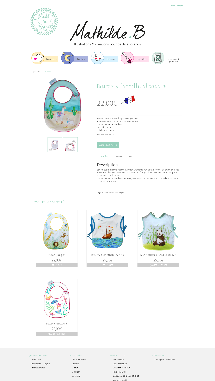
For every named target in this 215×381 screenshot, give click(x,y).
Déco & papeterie (79, 359)
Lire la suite (56, 265)
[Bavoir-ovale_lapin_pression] (70, 144)
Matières (104, 156)
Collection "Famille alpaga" (116, 193)
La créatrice (36, 359)
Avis (130, 156)
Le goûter (76, 372)
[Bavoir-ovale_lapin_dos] (55, 144)
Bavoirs (48, 71)
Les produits (75, 355)
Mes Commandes (120, 363)
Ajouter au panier (108, 144)
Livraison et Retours (121, 368)
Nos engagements (38, 368)
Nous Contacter (119, 372)
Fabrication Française (40, 363)
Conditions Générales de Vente (126, 376)
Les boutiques (158, 355)
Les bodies (76, 376)
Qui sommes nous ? (38, 355)
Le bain (75, 368)
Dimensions (118, 156)
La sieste (75, 363)
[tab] (104, 156)
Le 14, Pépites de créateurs (165, 359)
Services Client (117, 355)
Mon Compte (177, 6)
